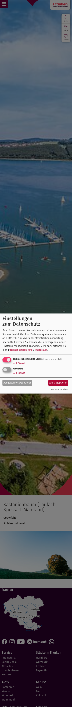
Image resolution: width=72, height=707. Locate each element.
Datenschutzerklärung (20, 349)
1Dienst (19, 363)
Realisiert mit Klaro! (59, 389)
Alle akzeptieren (58, 382)
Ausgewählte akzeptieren (17, 382)
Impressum (41, 349)
